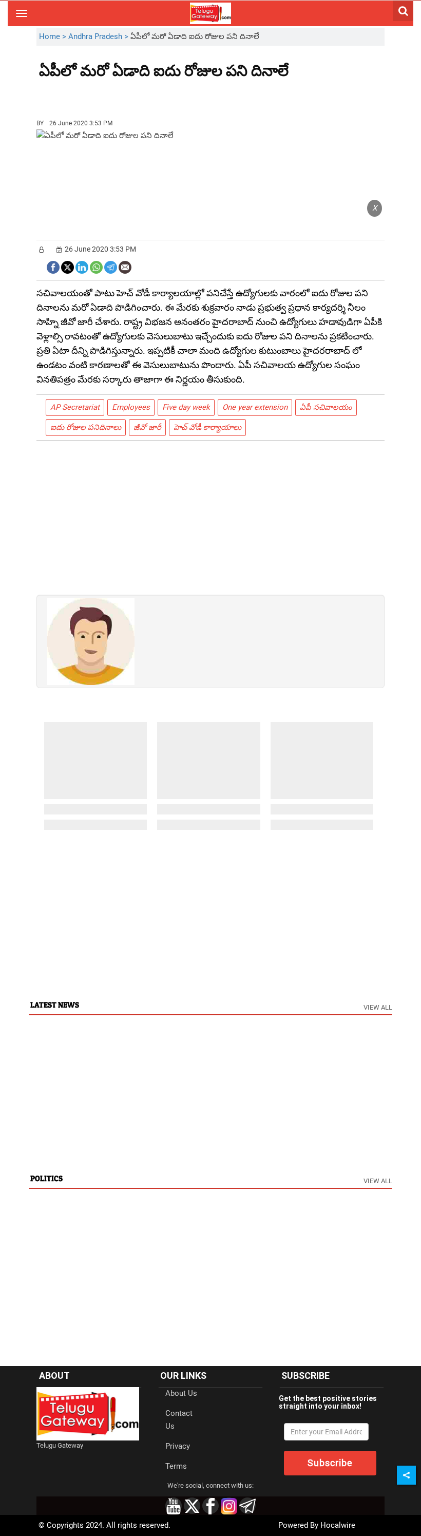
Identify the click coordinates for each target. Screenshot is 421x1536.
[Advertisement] (95, 95)
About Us (181, 1393)
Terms (176, 1466)
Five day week (186, 407)
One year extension (255, 407)
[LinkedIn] (81, 266)
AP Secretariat (75, 407)
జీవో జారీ (147, 427)
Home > (53, 36)
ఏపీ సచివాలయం (326, 407)
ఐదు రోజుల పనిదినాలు (85, 427)
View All (377, 1007)
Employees (131, 407)
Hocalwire (337, 1525)
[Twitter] (67, 266)
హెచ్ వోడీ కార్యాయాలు (207, 427)
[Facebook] (53, 266)
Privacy (177, 1446)
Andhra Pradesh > (99, 36)
